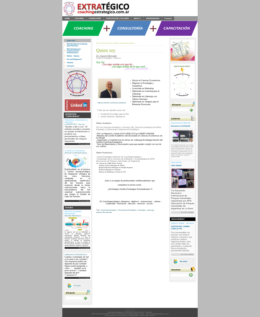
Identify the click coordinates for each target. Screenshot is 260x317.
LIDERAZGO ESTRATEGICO (76, 254)
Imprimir (99, 212)
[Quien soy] (96, 15)
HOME (67, 18)
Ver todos (77, 285)
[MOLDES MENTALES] (77, 223)
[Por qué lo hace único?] (183, 99)
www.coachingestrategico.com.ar (157, 314)
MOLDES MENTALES (73, 216)
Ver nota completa (84, 144)
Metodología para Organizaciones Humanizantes (74, 51)
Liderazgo (150, 210)
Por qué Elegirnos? (74, 59)
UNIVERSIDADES (152, 18)
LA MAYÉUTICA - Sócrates (75, 124)
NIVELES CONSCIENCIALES (76, 153)
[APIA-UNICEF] (183, 178)
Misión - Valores (73, 56)
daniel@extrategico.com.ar (135, 314)
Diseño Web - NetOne (147, 315)
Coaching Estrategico (109, 210)
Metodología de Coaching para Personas (77, 45)
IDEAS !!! (137, 18)
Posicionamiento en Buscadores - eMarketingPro (122, 315)
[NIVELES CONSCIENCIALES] (76, 160)
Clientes (70, 62)
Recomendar (107, 212)
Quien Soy (71, 40)
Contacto (168, 18)
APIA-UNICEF (176, 165)
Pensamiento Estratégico (127, 210)
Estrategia (141, 210)
